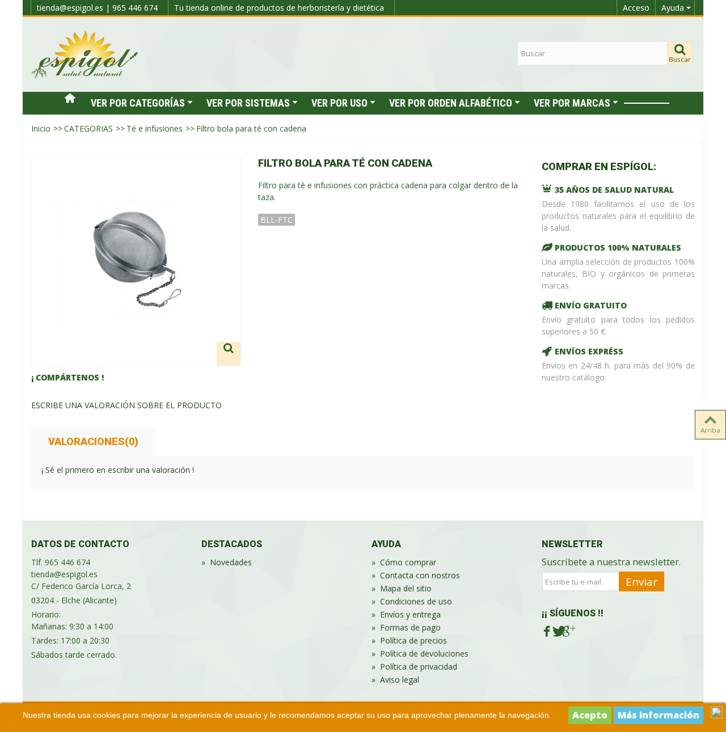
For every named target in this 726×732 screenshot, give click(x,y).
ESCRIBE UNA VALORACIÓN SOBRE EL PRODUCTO (126, 405)
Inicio (40, 128)
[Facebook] (547, 632)
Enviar (641, 581)
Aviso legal (395, 679)
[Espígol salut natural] (85, 53)
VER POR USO (339, 103)
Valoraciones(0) (93, 441)
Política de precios (409, 640)
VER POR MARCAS (572, 103)
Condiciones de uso (412, 601)
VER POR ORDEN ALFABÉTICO (450, 103)
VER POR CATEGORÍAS (138, 103)
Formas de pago (406, 627)
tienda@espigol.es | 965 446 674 (97, 7)
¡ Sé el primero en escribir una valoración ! (117, 469)
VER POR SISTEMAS (248, 103)
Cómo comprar (404, 562)
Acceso (636, 7)
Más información (658, 715)
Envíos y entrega (406, 614)
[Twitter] (557, 632)
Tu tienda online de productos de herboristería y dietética (279, 7)
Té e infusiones (154, 128)
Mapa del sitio (402, 588)
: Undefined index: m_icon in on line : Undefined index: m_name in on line (646, 103)
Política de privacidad (414, 666)
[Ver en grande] (228, 354)
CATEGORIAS (88, 128)
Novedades (226, 562)
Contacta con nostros (416, 575)
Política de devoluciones (420, 653)
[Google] (568, 632)
